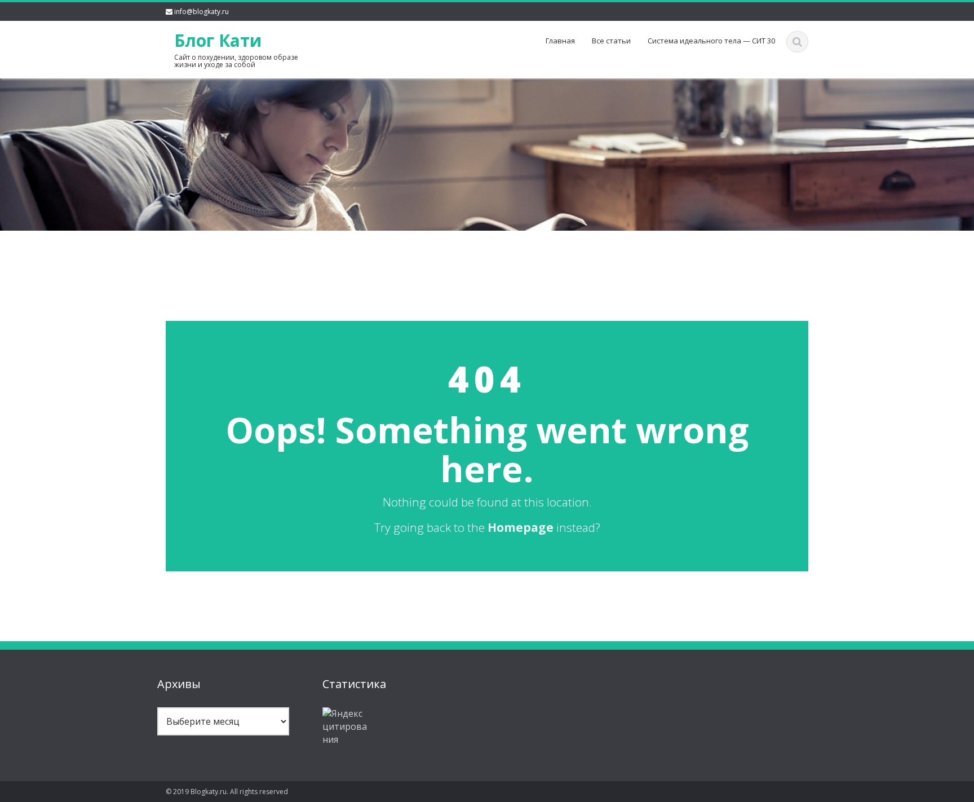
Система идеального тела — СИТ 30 (711, 41)
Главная (560, 41)
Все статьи (611, 41)
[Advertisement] (487, 257)
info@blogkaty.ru (201, 11)
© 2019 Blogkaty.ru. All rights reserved (227, 791)
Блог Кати (218, 40)
